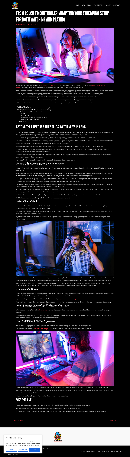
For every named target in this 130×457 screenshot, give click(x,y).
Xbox (89, 5)
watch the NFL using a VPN (42, 329)
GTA (83, 5)
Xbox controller (44, 310)
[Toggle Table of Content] (49, 107)
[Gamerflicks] (15, 5)
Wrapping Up (22, 121)
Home (77, 5)
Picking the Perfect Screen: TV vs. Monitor (31, 112)
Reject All (23, 449)
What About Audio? (26, 114)
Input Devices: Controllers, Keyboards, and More (34, 117)
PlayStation (98, 5)
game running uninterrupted (69, 299)
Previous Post (17, 420)
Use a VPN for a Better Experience (30, 119)
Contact (116, 5)
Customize (11, 449)
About (108, 5)
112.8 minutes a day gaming (49, 85)
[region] (23, 444)
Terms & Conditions (103, 451)
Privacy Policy (90, 451)
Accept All (34, 449)
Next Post (114, 420)
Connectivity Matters (27, 116)
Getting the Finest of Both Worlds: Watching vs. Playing (34, 110)
